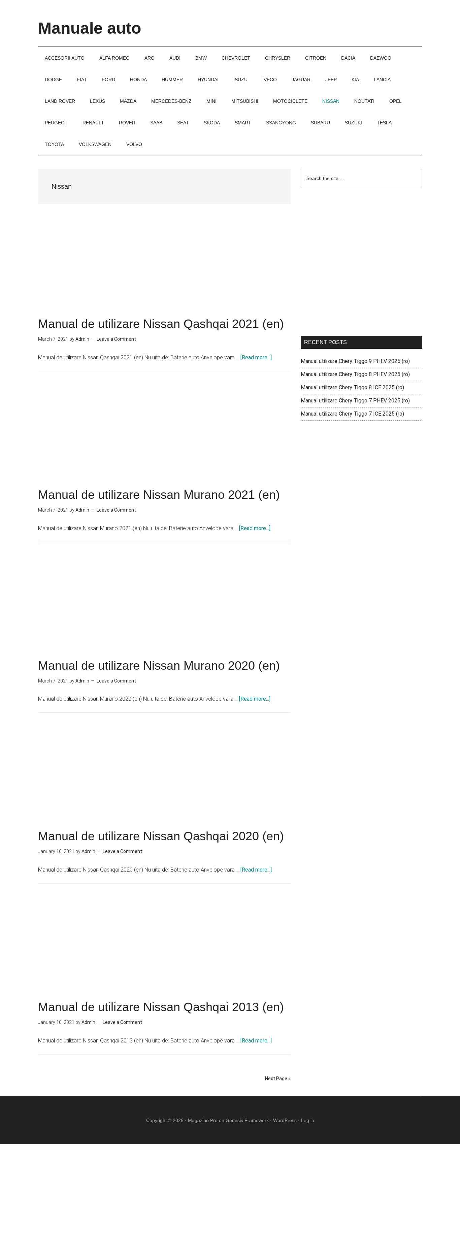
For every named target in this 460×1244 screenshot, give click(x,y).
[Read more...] (256, 357)
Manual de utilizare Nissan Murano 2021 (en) (159, 495)
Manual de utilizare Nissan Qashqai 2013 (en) (161, 1007)
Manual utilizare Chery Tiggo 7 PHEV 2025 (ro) (355, 400)
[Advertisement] (164, 268)
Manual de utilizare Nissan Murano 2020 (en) (159, 665)
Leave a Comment (116, 339)
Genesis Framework (247, 1120)
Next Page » (278, 1078)
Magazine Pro (203, 1120)
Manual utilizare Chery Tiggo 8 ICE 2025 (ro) (352, 387)
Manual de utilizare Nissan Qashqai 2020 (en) (161, 836)
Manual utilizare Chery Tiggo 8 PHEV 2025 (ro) (355, 374)
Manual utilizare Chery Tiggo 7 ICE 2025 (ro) (352, 414)
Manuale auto (89, 28)
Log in (307, 1120)
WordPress (285, 1120)
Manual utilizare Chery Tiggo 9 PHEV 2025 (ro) (355, 361)
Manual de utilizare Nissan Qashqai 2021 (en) (161, 324)
